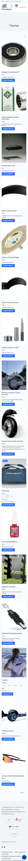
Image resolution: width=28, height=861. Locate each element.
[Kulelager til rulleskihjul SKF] (14, 54)
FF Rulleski (7, 9)
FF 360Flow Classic (8, 731)
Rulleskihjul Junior (7, 449)
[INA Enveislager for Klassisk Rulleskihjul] (14, 99)
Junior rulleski (5, 447)
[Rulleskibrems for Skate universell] (14, 423)
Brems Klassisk (18, 399)
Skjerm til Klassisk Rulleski (10, 302)
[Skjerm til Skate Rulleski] (14, 193)
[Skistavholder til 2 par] (14, 148)
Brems (12, 399)
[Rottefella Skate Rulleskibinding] (14, 616)
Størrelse (4, 683)
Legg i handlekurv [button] (8, 80)
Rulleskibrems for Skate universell (12, 441)
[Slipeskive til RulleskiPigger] (14, 240)
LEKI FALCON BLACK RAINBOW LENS (13, 776)
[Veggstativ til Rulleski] (14, 569)
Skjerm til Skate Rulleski (9, 211)
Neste (22, 792)
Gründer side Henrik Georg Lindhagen (11, 856)
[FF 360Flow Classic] (14, 713)
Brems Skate (13, 446)
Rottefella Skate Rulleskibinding (12, 633)
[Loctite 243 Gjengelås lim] (14, 524)
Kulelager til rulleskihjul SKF (10, 72)
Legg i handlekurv (8, 504)
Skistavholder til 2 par (8, 165)
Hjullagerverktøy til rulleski (10, 347)
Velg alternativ (7, 694)
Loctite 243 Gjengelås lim (10, 542)
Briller (8, 781)
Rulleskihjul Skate (17, 449)
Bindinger (17, 638)
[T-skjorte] (14, 662)
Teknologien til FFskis (7, 852)
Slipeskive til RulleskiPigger (10, 257)
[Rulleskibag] (14, 473)
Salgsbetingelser (6, 858)
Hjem (2, 1)
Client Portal (5, 854)
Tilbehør (4, 77)
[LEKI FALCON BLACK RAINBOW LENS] (14, 758)
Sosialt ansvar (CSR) (20, 852)
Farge (3, 493)
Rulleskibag (5, 491)
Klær (8, 691)
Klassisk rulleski (6, 399)
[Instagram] (4, 847)
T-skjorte (4, 680)
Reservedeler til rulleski (8, 592)
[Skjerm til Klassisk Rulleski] (14, 285)
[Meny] (25, 7)
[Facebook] (2, 847)
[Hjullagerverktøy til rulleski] (14, 330)
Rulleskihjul (18, 447)
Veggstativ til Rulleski (8, 587)
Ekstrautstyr (10, 77)
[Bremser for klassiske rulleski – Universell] (14, 375)
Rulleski (12, 447)
